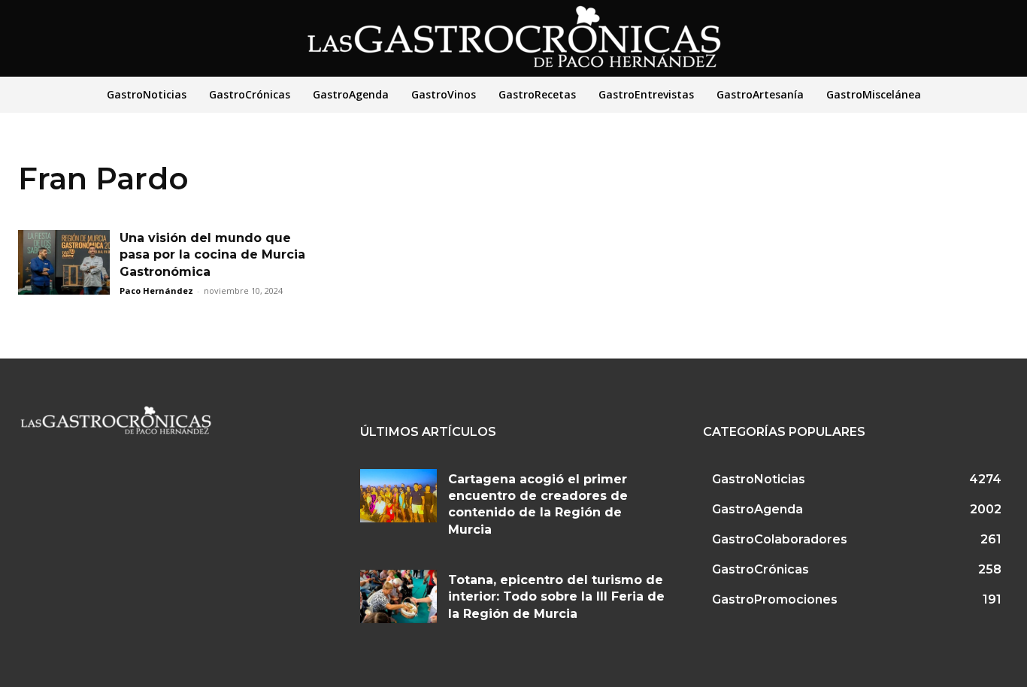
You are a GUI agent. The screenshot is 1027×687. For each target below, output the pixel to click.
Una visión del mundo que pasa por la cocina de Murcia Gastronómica (212, 255)
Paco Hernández (156, 290)
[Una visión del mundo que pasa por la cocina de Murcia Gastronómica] (64, 262)
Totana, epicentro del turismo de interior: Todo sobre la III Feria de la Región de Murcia (556, 597)
